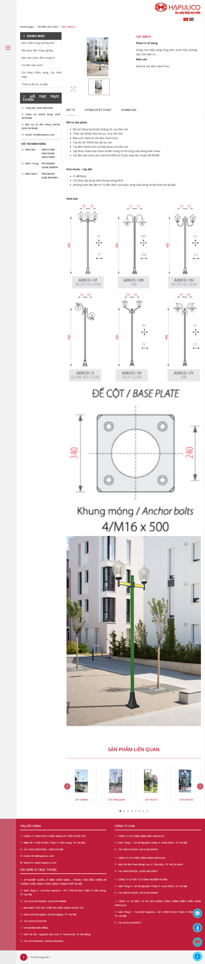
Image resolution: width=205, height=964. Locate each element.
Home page (27, 26)
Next (200, 786)
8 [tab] (147, 811)
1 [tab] (120, 811)
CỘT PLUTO (151, 799)
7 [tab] (143, 811)
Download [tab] (128, 110)
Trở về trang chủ (39, 957)
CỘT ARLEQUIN (116, 799)
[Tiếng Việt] (185, 19)
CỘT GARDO (81, 799)
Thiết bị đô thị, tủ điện (34, 84)
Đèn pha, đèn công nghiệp (37, 50)
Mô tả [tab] (70, 110)
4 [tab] (132, 811)
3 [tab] (128, 811)
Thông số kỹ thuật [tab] (98, 110)
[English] (191, 19)
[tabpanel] (81, 785)
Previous (67, 786)
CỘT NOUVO (186, 799)
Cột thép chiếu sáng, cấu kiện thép (41, 75)
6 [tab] (139, 811)
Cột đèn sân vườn (47, 26)
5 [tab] (135, 811)
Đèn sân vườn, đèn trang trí (38, 58)
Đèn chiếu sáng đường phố (37, 43)
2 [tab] (124, 811)
